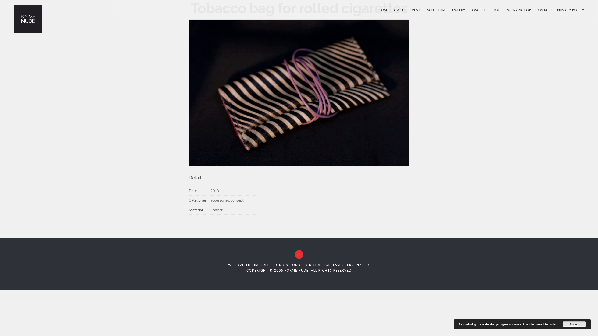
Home (384, 10)
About (399, 10)
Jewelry (458, 10)
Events (416, 10)
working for (519, 10)
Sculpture (436, 10)
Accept (574, 324)
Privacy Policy (570, 10)
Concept (478, 10)
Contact (544, 10)
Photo (496, 10)
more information (546, 324)
